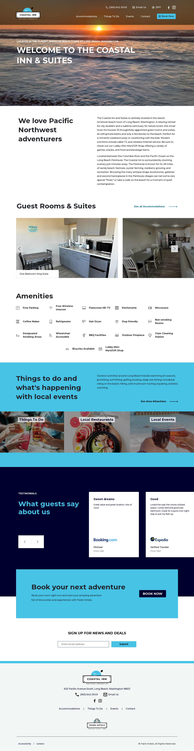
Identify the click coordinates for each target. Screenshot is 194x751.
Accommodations (86, 16)
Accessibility (24, 743)
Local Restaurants (97, 420)
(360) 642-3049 (89, 694)
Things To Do (111, 16)
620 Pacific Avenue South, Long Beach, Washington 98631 (97, 688)
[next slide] (174, 248)
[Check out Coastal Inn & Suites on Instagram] (174, 7)
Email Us (113, 694)
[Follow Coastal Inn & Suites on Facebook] (169, 7)
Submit (123, 644)
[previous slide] (19, 248)
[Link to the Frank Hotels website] (97, 724)
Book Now (168, 16)
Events (130, 16)
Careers (40, 743)
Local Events (162, 420)
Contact (145, 16)
